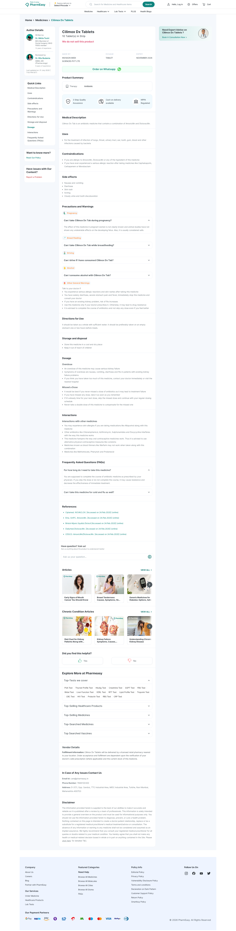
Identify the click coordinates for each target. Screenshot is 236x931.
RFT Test (112, 692)
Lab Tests (118, 11)
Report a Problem (34, 177)
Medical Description (36, 88)
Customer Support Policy (142, 893)
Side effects (32, 103)
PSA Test (68, 688)
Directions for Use (35, 117)
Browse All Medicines (87, 877)
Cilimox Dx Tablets (62, 20)
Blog (27, 880)
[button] (120, 4)
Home (28, 20)
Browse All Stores (86, 889)
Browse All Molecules (87, 881)
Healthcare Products (34, 900)
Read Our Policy (33, 157)
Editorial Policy (137, 872)
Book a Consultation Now (173, 37)
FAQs (80, 894)
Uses (29, 93)
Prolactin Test (94, 696)
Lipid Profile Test (126, 692)
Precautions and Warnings (34, 110)
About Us (29, 872)
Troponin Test (143, 692)
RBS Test (107, 696)
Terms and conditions (140, 885)
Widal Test (69, 692)
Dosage (31, 127)
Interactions (32, 132)
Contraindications (35, 98)
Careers (28, 876)
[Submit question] (150, 557)
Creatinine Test (115, 688)
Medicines (41, 20)
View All (145, 570)
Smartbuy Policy (138, 902)
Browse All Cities (85, 885)
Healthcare (102, 11)
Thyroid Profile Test (84, 688)
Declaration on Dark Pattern (143, 889)
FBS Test (141, 688)
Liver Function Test (85, 692)
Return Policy (137, 897)
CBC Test (70, 696)
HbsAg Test (101, 688)
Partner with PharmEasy (35, 885)
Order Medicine (32, 896)
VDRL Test (101, 692)
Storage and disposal (37, 122)
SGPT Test (130, 688)
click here (66, 841)
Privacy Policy (137, 876)
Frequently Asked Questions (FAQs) (35, 139)
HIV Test (81, 696)
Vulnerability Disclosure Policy (144, 880)
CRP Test (118, 696)
